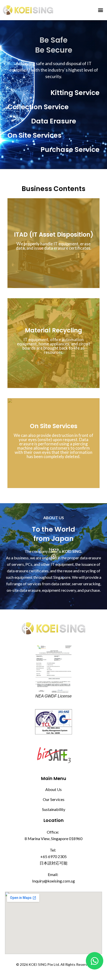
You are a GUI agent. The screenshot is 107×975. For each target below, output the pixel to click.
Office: (53, 832)
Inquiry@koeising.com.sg (53, 880)
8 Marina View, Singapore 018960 (53, 838)
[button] (100, 10)
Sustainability (53, 809)
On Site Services (53, 426)
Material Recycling (53, 330)
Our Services (53, 799)
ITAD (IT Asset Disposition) (53, 234)
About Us (53, 789)
